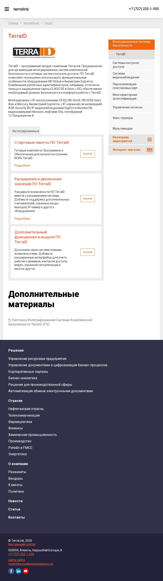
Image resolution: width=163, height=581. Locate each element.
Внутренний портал (21, 544)
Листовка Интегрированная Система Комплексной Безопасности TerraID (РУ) (50, 322)
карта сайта (16, 560)
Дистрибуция (31, 23)
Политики (16, 491)
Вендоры (15, 478)
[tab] (24, 130)
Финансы (15, 428)
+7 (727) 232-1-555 (144, 9)
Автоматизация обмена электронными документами (50, 391)
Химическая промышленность (32, 435)
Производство (19, 441)
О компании (18, 464)
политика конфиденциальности (30, 563)
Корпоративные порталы (28, 372)
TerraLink (21, 9)
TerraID (48, 23)
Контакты (16, 517)
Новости (15, 501)
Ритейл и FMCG (20, 448)
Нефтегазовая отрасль (26, 409)
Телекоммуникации (24, 415)
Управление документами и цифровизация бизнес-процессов (57, 365)
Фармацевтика (20, 422)
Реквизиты (17, 472)
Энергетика (17, 454)
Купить (87, 153)
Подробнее (22, 165)
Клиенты (15, 485)
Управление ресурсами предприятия (37, 359)
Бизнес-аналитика (22, 378)
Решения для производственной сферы (40, 385)
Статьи (14, 509)
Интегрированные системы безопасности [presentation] (26, 131)
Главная (13, 23)
